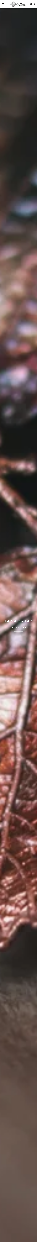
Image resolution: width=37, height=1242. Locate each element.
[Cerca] (31, 4)
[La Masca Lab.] (18, 4)
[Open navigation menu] (2, 4)
